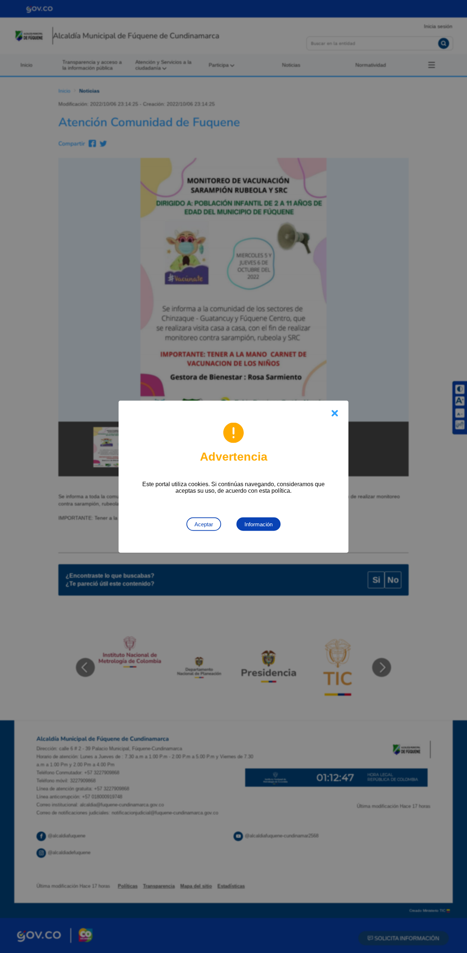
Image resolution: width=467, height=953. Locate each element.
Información (258, 524)
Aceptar (203, 524)
